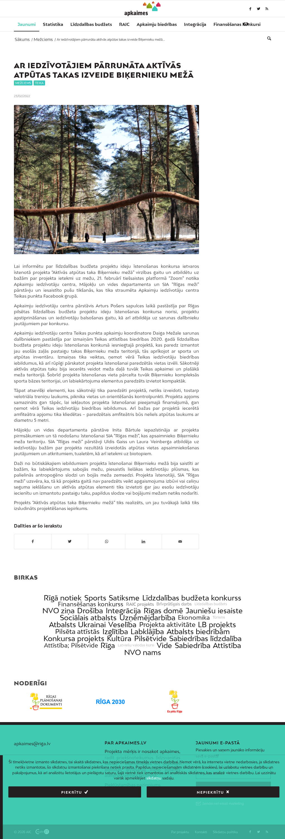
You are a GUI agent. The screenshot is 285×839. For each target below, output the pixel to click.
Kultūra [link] (119, 638)
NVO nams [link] (142, 652)
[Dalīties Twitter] (69, 541)
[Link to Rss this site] (267, 8)
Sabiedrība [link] (192, 645)
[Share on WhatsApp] (106, 541)
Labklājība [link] (147, 631)
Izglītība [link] (115, 631)
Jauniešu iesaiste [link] (214, 610)
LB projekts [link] (217, 624)
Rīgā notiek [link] (63, 597)
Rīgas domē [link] (163, 610)
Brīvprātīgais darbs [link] (174, 604)
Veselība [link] (122, 624)
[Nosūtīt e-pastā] (180, 541)
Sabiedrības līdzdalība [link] (205, 638)
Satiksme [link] (124, 597)
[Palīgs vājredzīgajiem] (246, 24)
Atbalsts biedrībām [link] (198, 631)
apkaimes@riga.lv (32, 743)
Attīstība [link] (227, 645)
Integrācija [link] (123, 610)
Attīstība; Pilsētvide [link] (71, 645)
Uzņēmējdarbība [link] (147, 617)
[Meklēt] (267, 38)
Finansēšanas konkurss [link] (90, 604)
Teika (39, 83)
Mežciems (23, 83)
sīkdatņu (153, 778)
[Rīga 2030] (110, 701)
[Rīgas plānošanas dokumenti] (46, 701)
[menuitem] (26, 24)
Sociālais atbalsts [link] (88, 617)
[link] (237, 24)
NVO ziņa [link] (58, 610)
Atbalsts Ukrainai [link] (77, 624)
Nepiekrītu (210, 792)
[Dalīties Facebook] (32, 541)
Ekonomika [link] (194, 617)
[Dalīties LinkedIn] (143, 541)
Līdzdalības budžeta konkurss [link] (191, 597)
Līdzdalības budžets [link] (211, 604)
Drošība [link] (90, 610)
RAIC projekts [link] (140, 604)
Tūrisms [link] (219, 617)
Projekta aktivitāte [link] (167, 624)
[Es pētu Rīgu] (175, 701)
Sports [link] (95, 597)
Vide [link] (164, 645)
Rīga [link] (107, 645)
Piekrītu (71, 792)
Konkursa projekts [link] (73, 638)
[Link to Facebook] (250, 8)
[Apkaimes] (142, 8)
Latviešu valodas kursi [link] (136, 645)
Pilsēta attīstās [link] (77, 631)
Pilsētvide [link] (150, 638)
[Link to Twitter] (258, 8)
